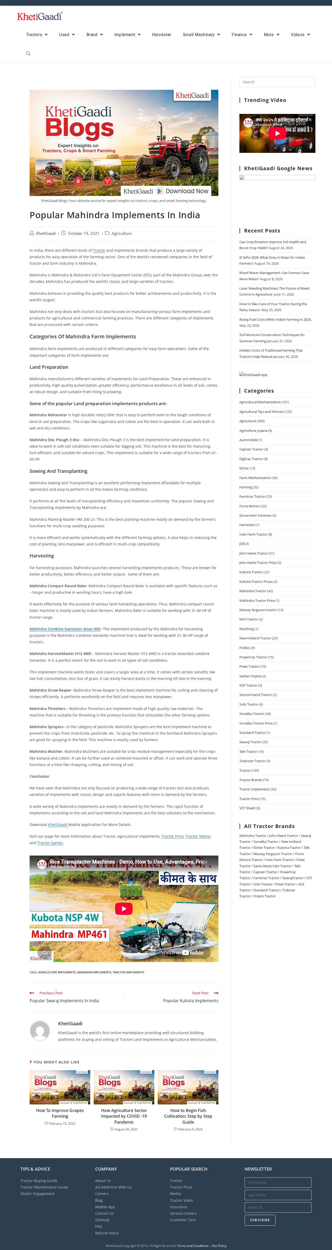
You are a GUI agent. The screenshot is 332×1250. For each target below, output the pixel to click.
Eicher (244, 468)
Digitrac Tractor (251, 458)
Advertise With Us (113, 1187)
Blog (99, 1200)
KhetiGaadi (46, 233)
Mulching (246, 628)
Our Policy (219, 1246)
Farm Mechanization (255, 477)
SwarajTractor (292, 878)
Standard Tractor (252, 732)
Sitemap (102, 1219)
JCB (241, 543)
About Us (103, 1180)
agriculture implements (57, 972)
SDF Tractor (248, 685)
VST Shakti (247, 808)
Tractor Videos (197, 836)
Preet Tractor (249, 666)
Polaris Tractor (264, 896)
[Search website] (28, 54)
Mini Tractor (248, 619)
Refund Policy (107, 1233)
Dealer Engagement (37, 1193)
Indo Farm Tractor (253, 534)
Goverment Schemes (255, 515)
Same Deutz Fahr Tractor (272, 866)
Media (175, 1193)
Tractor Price (173, 836)
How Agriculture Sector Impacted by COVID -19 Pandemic (124, 1116)
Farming (245, 487)
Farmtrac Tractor (252, 496)
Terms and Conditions (193, 1246)
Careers (102, 1193)
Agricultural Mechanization (260, 402)
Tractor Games (50, 842)
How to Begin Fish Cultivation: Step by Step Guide (188, 1116)
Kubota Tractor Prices (256, 581)
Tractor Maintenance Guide (44, 1187)
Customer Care (183, 1219)
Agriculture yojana (253, 430)
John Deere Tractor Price (257, 562)
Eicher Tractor (264, 847)
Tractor (99, 250)
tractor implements (128, 972)
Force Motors (249, 506)
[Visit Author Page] (40, 1030)
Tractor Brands (250, 779)
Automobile (248, 440)
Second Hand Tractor (255, 694)
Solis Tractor (248, 704)
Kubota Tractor (251, 572)
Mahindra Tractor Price (257, 600)
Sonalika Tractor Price (256, 723)
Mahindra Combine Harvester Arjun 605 (65, 628)
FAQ (98, 1226)
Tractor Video (181, 1200)
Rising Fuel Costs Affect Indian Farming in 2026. (275, 319)
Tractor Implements (254, 789)
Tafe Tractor (248, 751)
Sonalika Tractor (251, 713)
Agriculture (122, 233)
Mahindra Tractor (252, 591)
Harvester (247, 524)
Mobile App (105, 1206)
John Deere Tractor (253, 553)
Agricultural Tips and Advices (261, 411)
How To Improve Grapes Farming (60, 1113)
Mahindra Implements (94, 972)
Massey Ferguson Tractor (272, 853)
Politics (244, 647)
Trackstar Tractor (252, 761)
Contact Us (104, 1213)
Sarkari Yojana (250, 676)
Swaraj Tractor (250, 742)
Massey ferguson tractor (258, 609)
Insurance (178, 1206)
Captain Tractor (251, 449)
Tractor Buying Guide (38, 1180)
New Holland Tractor (255, 638)
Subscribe (260, 1220)
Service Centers (183, 1213)
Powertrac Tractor (253, 657)
